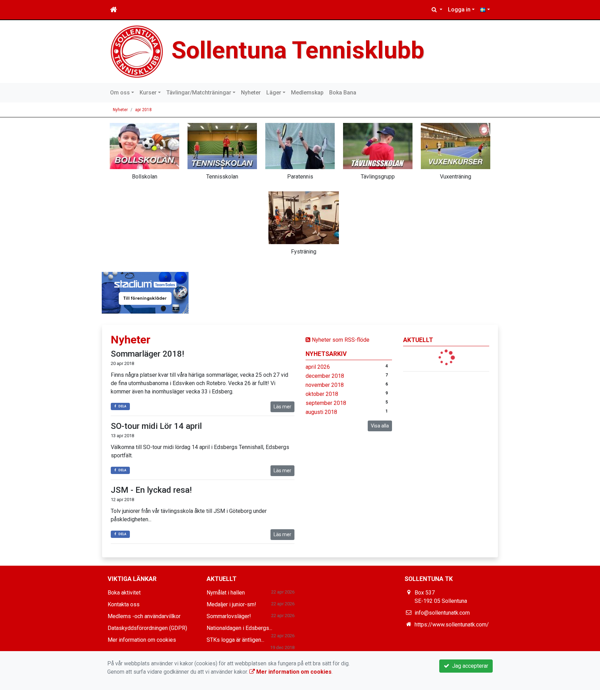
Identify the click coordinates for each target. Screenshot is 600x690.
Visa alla (380, 426)
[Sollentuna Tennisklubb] (137, 51)
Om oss (120, 92)
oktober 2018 (322, 394)
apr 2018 (143, 109)
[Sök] (437, 10)
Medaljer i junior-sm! (231, 604)
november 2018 (325, 385)
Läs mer (282, 406)
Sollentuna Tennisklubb (298, 50)
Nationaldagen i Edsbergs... (239, 628)
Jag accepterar (468, 666)
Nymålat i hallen (226, 592)
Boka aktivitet (124, 592)
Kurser (148, 92)
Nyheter (251, 92)
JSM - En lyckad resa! (151, 490)
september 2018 (326, 403)
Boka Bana (342, 92)
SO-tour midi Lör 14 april (156, 426)
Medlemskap (307, 92)
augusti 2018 (321, 412)
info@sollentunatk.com (442, 612)
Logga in (459, 9)
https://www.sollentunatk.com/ (452, 624)
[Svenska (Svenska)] (485, 10)
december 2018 (325, 376)
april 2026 (318, 367)
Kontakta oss (124, 604)
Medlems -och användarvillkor (144, 616)
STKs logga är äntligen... (235, 640)
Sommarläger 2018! (147, 354)
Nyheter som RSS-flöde (339, 339)
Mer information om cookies (142, 640)
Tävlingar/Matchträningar (198, 92)
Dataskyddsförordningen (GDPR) (147, 628)
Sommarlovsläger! (229, 616)
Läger (273, 92)
